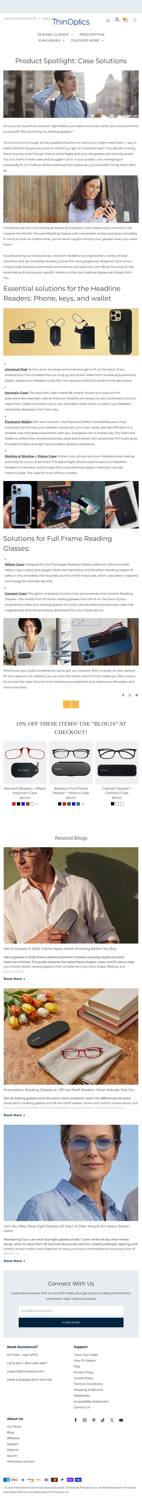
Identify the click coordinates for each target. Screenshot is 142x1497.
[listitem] (70, 6)
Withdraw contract (21, 1461)
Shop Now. (102, 6)
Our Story (14, 1426)
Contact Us (82, 1407)
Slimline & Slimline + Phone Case (30, 456)
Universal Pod (16, 369)
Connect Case (15, 593)
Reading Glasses (53, 34)
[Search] (134, 20)
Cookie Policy (83, 1378)
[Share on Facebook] (123, 695)
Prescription (92, 34)
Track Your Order (86, 1355)
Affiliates (13, 1438)
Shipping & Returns (88, 1390)
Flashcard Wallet (18, 422)
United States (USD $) (20, 18)
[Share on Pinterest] (137, 695)
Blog (10, 1432)
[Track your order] (117, 19)
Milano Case (14, 564)
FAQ (77, 1366)
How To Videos (84, 1360)
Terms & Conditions (88, 1384)
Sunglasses (49, 40)
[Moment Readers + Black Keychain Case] (25, 762)
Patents (13, 1450)
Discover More (85, 40)
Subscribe (71, 1322)
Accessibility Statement (91, 1401)
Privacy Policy (84, 1372)
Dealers (12, 1444)
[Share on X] (130, 695)
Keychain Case (16, 393)
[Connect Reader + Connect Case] (117, 762)
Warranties (82, 1395)
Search (12, 1456)
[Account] (108, 20)
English (49, 18)
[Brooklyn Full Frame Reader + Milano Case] (71, 762)
